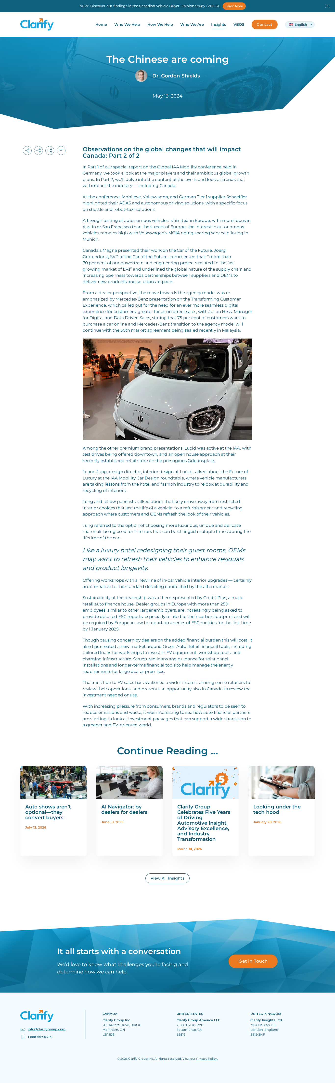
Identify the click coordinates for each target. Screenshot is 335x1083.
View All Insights (167, 878)
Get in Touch (253, 961)
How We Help (160, 24)
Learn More (234, 6)
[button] (327, 5)
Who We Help (127, 24)
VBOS (238, 24)
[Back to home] (37, 24)
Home (101, 24)
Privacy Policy (206, 1058)
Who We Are (192, 24)
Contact (264, 24)
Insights (218, 24)
